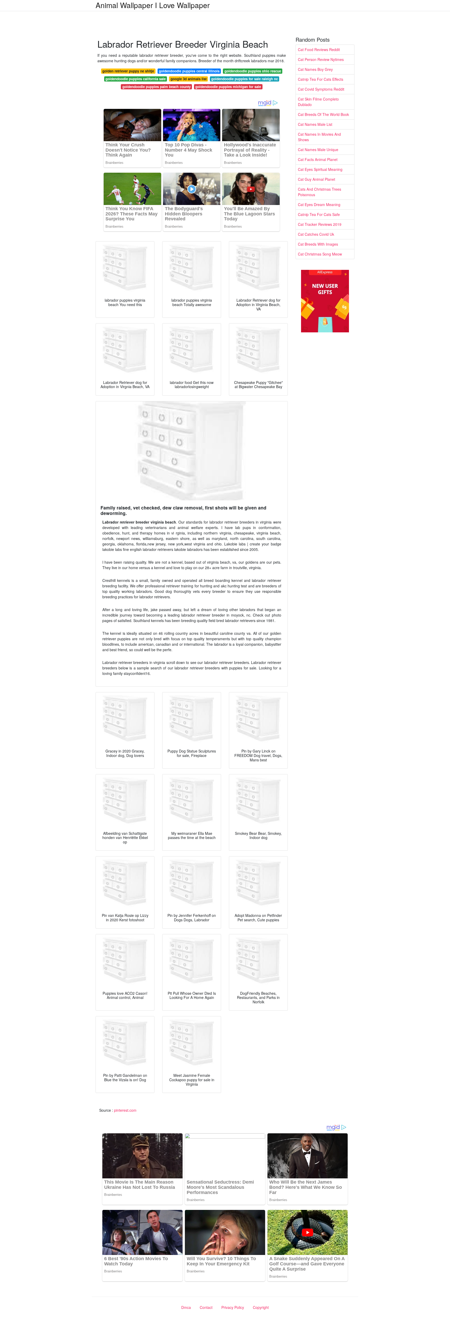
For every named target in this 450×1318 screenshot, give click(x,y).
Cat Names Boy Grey (315, 69)
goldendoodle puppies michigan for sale (228, 86)
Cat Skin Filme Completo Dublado (318, 101)
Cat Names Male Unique (318, 149)
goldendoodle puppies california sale (135, 78)
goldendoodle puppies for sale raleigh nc (244, 78)
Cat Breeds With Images (318, 244)
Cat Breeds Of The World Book (323, 114)
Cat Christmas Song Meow (320, 254)
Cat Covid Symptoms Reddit (321, 89)
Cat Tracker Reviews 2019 (319, 224)
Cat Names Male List (315, 124)
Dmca (186, 1307)
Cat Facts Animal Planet (318, 159)
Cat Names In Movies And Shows (319, 137)
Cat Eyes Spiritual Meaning (320, 169)
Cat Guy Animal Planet (316, 179)
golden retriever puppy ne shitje (128, 71)
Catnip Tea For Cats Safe (319, 214)
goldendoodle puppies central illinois (189, 71)
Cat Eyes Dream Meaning (319, 204)
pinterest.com (125, 1110)
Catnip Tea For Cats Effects (320, 79)
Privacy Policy (232, 1307)
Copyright (261, 1307)
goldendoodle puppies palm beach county (156, 86)
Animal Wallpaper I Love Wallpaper (153, 5)
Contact (206, 1307)
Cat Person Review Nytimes (321, 59)
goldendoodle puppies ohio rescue (252, 71)
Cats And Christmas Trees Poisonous (319, 191)
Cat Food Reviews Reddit (319, 49)
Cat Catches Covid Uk (316, 234)
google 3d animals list (189, 78)
